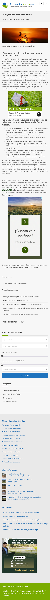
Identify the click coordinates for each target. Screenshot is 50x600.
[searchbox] (25, 369)
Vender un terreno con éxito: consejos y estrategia (20, 314)
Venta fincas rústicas (31, 267)
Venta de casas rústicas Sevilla (12, 442)
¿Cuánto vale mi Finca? (11, 591)
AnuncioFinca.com (21, 586)
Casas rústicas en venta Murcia (12, 458)
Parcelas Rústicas (23, 593)
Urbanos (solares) (38, 593)
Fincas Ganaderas (9, 593)
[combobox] (25, 339)
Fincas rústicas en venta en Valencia (15, 300)
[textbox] (25, 339)
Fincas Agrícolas (38, 591)
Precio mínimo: (7, 352)
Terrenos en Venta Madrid (11, 425)
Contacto (6, 595)
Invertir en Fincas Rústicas (14, 267)
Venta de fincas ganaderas (11, 462)
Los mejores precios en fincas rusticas (18, 19)
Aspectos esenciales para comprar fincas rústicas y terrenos (23, 304)
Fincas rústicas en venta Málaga (12, 448)
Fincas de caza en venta (10, 455)
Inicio (3, 19)
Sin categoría (7, 398)
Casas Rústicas (26, 591)
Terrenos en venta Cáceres (11, 438)
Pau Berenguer (19, 265)
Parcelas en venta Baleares (11, 432)
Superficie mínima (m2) (10, 361)
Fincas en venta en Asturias (11, 452)
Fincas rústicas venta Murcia (11, 428)
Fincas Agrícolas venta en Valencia (13, 435)
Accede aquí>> (7, 194)
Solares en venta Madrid (10, 445)
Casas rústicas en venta (11, 390)
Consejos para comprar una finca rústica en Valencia (21, 297)
